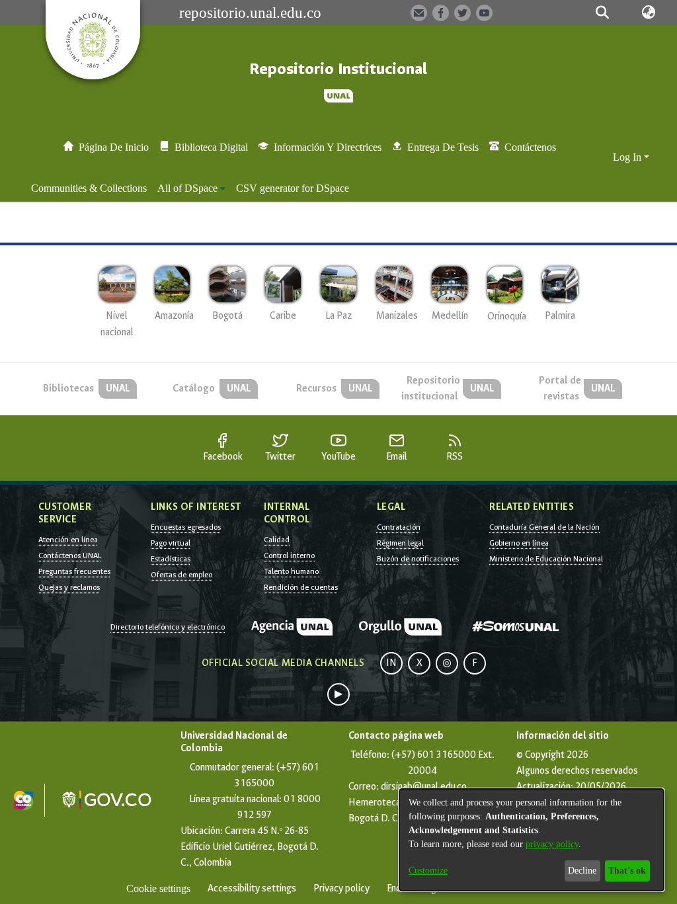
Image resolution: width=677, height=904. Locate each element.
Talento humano (291, 571)
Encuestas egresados (186, 527)
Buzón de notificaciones (418, 559)
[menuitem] (191, 188)
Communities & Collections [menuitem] (89, 188)
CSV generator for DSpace (292, 188)
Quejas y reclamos (69, 587)
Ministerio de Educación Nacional (546, 559)
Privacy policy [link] (341, 888)
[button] (602, 13)
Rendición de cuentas (301, 587)
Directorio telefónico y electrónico (167, 627)
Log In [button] (628, 157)
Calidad (277, 539)
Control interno (289, 555)
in (391, 663)
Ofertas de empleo (181, 574)
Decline (582, 871)
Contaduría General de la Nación (544, 527)
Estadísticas (170, 559)
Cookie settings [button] (158, 888)
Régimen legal (400, 543)
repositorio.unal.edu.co (250, 12)
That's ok (627, 871)
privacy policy (552, 844)
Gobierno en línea (519, 543)
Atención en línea (68, 539)
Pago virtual (170, 543)
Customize (428, 871)
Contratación (398, 527)
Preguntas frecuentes (74, 571)
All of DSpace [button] (187, 188)
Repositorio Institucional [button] (338, 69)
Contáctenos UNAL (69, 555)
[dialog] (531, 840)
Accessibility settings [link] (252, 888)
